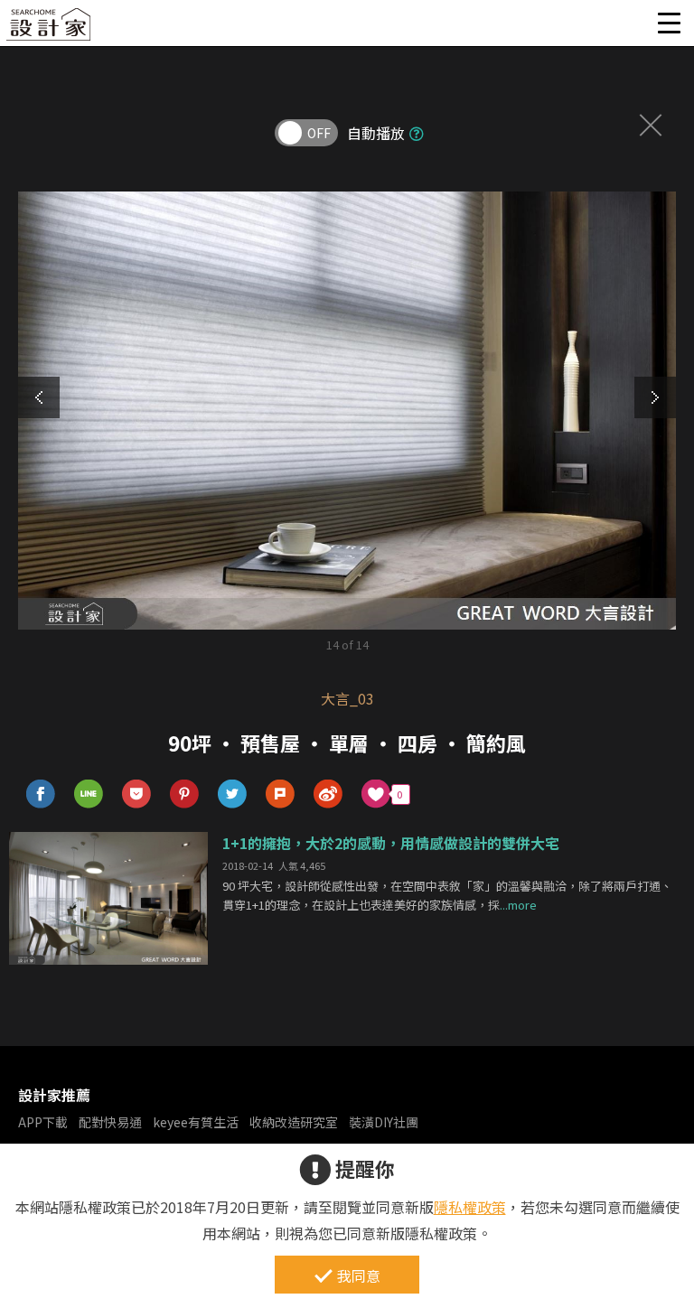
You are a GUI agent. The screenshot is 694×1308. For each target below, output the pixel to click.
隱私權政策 (470, 1207)
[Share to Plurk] (280, 794)
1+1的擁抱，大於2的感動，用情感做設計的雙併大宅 (390, 843)
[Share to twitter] (233, 794)
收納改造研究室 (293, 1122)
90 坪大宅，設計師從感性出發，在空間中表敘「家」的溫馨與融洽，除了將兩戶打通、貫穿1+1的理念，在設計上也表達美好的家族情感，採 (447, 895)
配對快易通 (110, 1122)
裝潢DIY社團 (383, 1122)
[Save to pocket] (137, 794)
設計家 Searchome (50, 29)
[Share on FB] (41, 794)
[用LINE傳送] (89, 794)
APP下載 (43, 1122)
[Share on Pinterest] (185, 794)
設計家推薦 (54, 1095)
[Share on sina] (328, 794)
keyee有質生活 (196, 1122)
